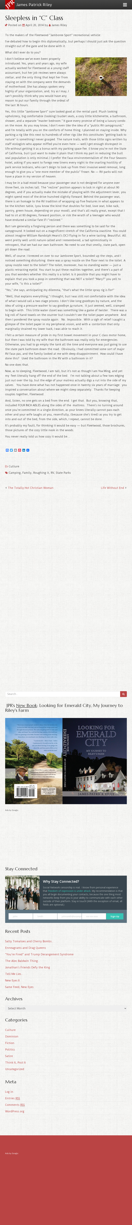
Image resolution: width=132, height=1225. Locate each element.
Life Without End (112, 488)
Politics (10, 1049)
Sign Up (115, 916)
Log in (9, 1091)
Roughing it (41, 472)
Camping (15, 472)
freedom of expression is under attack (69, 890)
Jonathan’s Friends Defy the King (27, 967)
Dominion (11, 1036)
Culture (14, 466)
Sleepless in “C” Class (34, 18)
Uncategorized (14, 1069)
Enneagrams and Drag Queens (25, 947)
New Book (26, 705)
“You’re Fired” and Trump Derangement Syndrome (39, 954)
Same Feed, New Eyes (19, 987)
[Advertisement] (66, 836)
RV (52, 472)
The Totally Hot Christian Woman (30, 488)
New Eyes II (12, 980)
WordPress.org (14, 1111)
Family (26, 472)
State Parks (63, 472)
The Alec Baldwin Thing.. (22, 961)
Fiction (9, 1043)
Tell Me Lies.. (14, 974)
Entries (12, 1098)
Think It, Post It (15, 1062)
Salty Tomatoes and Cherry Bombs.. (29, 941)
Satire (9, 1056)
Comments (15, 1104)
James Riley (59, 25)
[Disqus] (66, 538)
